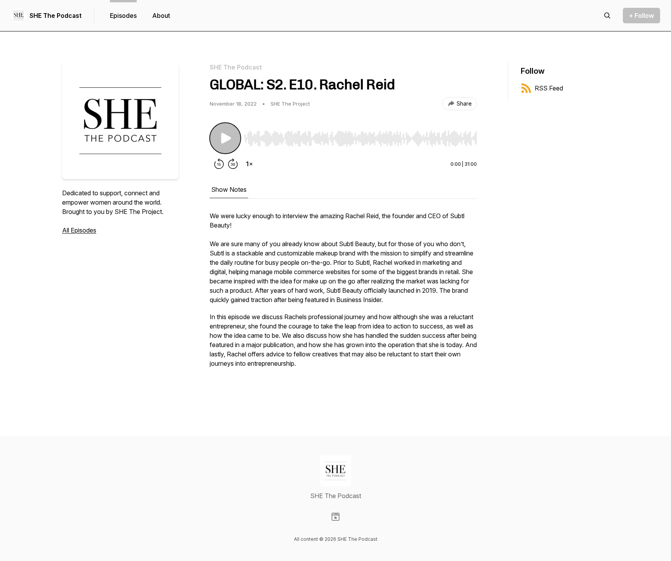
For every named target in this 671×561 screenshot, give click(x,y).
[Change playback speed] (249, 163)
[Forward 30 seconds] (233, 163)
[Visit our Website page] (335, 517)
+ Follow (641, 15)
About (161, 15)
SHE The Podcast (56, 15)
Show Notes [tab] (229, 189)
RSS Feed (549, 88)
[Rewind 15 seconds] (219, 163)
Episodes (123, 15)
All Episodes (79, 230)
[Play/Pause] (225, 138)
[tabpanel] (343, 302)
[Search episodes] (607, 15)
